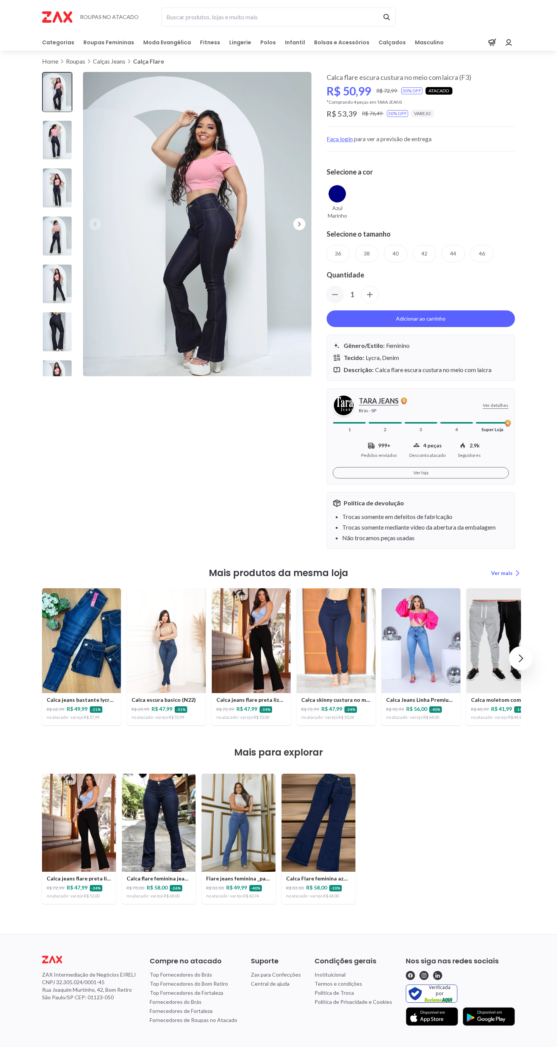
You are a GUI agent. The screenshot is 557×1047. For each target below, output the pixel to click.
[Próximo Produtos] (521, 658)
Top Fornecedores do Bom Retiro (189, 983)
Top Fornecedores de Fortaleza (186, 992)
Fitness (210, 42)
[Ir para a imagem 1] (57, 92)
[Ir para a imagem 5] (57, 284)
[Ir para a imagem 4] (57, 236)
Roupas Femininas (108, 42)
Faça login (340, 138)
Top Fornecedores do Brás (181, 974)
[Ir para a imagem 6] (57, 332)
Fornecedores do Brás (176, 1002)
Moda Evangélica (167, 42)
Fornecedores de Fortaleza (181, 1011)
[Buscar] (386, 17)
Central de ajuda (270, 983)
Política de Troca (334, 992)
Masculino (429, 42)
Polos (268, 42)
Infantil (295, 42)
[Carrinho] (492, 42)
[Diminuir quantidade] (335, 294)
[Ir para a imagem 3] (57, 188)
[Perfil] (509, 42)
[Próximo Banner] (299, 224)
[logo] (89, 959)
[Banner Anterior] (95, 224)
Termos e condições (338, 983)
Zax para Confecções (276, 974)
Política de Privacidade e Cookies (353, 1002)
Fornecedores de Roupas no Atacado (193, 1020)
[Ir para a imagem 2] (57, 140)
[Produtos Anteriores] (36, 658)
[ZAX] (57, 17)
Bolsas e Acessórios (341, 42)
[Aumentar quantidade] (369, 294)
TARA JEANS (379, 401)
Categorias (58, 42)
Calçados (392, 42)
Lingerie (240, 42)
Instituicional (330, 974)
